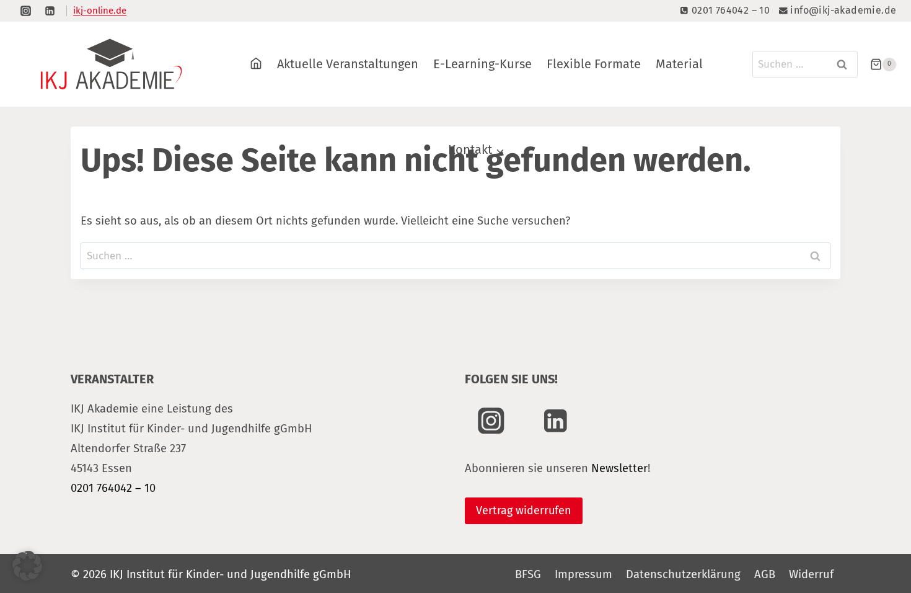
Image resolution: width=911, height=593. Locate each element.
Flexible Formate (594, 63)
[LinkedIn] (49, 10)
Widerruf (811, 574)
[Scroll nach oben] (872, 535)
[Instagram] (25, 10)
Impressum (583, 574)
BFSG (528, 574)
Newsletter (619, 468)
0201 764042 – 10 (113, 488)
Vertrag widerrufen (523, 510)
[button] (27, 565)
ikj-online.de (99, 10)
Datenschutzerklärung (683, 574)
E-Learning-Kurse (482, 63)
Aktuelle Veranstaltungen (347, 63)
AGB (764, 574)
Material (679, 63)
